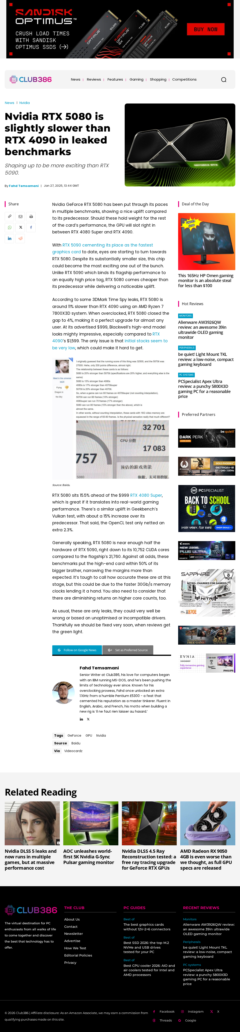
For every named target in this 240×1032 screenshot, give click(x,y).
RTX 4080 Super (146, 495)
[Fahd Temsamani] (63, 693)
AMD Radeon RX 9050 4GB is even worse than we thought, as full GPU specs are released (206, 859)
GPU (89, 735)
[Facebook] (31, 227)
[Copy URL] (9, 216)
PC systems (186, 375)
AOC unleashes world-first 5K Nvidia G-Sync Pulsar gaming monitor (88, 856)
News (9, 103)
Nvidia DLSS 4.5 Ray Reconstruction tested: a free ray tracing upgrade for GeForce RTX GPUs (149, 859)
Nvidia (24, 103)
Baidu (75, 743)
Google (190, 1020)
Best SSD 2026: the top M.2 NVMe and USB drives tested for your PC (146, 947)
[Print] (31, 216)
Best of (129, 919)
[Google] (180, 1021)
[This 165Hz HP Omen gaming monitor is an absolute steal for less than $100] (206, 241)
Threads (166, 1020)
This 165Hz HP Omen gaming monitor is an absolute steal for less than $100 (205, 280)
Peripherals (187, 348)
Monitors (185, 316)
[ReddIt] (20, 238)
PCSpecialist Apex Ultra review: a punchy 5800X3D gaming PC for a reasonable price (204, 389)
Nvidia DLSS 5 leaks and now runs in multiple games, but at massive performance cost (31, 859)
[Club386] (30, 79)
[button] (224, 79)
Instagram (196, 1011)
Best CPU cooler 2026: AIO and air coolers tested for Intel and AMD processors (149, 970)
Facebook (167, 1011)
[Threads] (154, 1021)
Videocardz (73, 751)
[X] (20, 227)
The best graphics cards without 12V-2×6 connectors (147, 926)
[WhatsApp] (9, 227)
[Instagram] (183, 1012)
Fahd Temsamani (24, 186)
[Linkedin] (9, 238)
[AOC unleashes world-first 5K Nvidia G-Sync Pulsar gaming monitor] (90, 823)
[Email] (20, 216)
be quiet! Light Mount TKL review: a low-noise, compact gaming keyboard (205, 359)
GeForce (74, 735)
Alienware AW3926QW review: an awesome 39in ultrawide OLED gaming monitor (202, 329)
